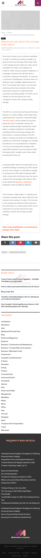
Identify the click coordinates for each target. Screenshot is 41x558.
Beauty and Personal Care (10, 331)
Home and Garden (8, 377)
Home (4, 553)
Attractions (5, 325)
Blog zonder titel (7, 292)
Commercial (5, 354)
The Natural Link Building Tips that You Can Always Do (20, 503)
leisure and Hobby (8, 391)
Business (4, 341)
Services (4, 414)
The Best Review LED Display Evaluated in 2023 (18, 462)
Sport (3, 420)
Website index (16, 556)
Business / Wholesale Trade (11, 351)
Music (3, 404)
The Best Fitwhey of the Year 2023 (13, 488)
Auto (3, 328)
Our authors (25, 553)
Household (5, 381)
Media (3, 400)
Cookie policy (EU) (14, 553)
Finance (4, 371)
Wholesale (5, 430)
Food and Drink (7, 374)
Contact (25, 556)
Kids (3, 387)
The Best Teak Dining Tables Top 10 (14, 465)
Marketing (5, 397)
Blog (3, 335)
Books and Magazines (9, 338)
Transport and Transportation (12, 424)
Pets (2, 410)
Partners (34, 553)
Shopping (4, 417)
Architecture (5, 322)
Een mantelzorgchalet (9, 474)
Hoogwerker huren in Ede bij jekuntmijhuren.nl (17, 459)
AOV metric (10, 121)
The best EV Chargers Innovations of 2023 (16, 477)
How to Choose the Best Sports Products (15, 514)
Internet (4, 384)
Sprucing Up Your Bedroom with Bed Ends (16, 517)
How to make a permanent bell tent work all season (20, 287)
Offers (3, 38)
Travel (3, 427)
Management (6, 394)
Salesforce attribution (23, 182)
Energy (3, 368)
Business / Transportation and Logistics (16, 348)
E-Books (4, 361)
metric (4, 252)
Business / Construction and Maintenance (16, 345)
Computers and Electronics (11, 358)
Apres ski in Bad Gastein (9, 471)
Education (5, 364)
